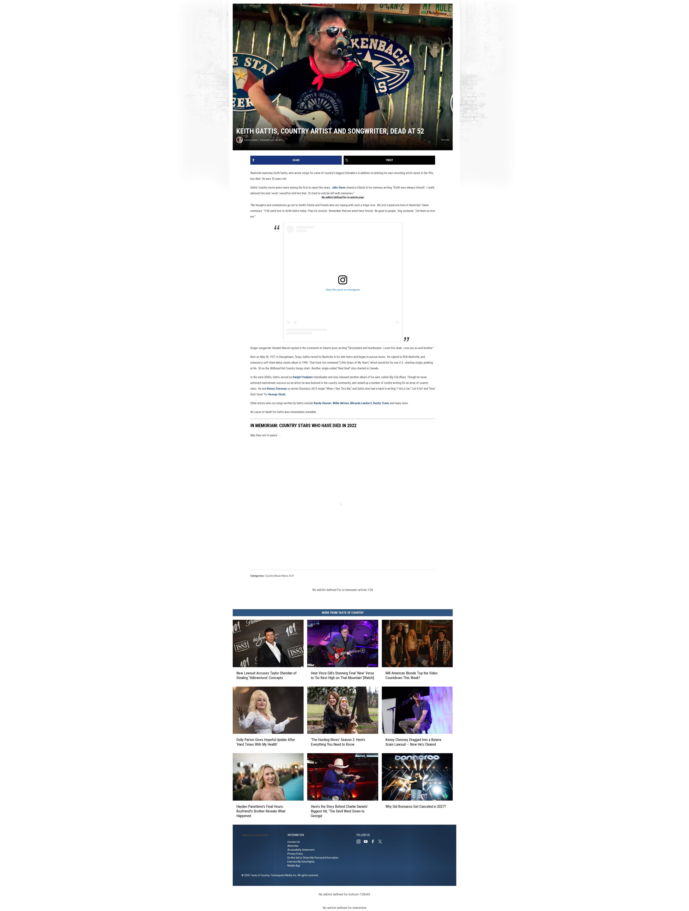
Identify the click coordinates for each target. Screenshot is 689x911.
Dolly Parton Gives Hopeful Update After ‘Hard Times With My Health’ (265, 742)
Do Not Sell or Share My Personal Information (312, 857)
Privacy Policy (295, 853)
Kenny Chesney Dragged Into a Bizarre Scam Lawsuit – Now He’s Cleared (413, 742)
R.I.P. (291, 575)
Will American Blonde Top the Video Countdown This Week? (411, 675)
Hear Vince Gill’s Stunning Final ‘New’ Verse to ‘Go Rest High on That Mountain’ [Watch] (342, 675)
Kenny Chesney (277, 388)
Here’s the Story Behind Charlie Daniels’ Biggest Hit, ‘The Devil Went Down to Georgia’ (339, 811)
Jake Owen (339, 187)
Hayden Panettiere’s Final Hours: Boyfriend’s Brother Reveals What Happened (260, 811)
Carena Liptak (250, 140)
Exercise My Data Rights (301, 861)
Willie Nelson (341, 403)
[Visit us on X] (381, 841)
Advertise (292, 845)
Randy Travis (381, 403)
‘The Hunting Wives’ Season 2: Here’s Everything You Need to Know (338, 742)
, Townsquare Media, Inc (282, 875)
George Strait (276, 394)
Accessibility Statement (300, 849)
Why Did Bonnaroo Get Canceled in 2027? (415, 806)
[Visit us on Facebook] (374, 841)
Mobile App (293, 865)
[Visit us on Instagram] (360, 841)
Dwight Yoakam (302, 377)
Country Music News (276, 575)
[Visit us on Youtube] (367, 841)
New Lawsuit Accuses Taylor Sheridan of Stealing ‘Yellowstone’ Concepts (266, 675)
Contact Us (293, 841)
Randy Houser (322, 403)
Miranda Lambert (361, 403)
